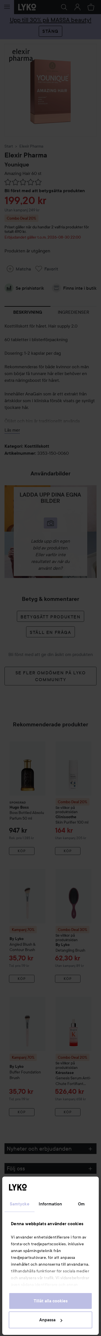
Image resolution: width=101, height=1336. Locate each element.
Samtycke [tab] (19, 1204)
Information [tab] (50, 1204)
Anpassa (47, 1319)
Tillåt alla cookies (51, 1300)
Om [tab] (81, 1204)
